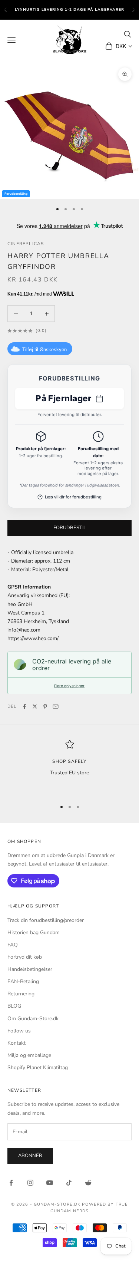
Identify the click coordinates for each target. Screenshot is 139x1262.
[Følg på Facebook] (11, 1182)
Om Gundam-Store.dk (33, 1018)
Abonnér (30, 1155)
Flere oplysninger (69, 685)
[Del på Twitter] (35, 706)
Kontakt (16, 1043)
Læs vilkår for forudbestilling (73, 497)
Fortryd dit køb (24, 956)
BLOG (14, 1005)
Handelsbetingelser (29, 969)
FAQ (12, 944)
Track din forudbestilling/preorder (45, 920)
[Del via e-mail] (56, 706)
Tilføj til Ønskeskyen (44, 349)
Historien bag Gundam (33, 932)
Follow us (19, 1030)
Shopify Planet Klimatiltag (37, 1067)
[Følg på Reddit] (88, 1182)
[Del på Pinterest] (45, 706)
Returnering (20, 993)
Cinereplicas (25, 244)
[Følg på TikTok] (69, 1182)
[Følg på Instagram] (30, 1182)
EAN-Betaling (23, 981)
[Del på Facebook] (24, 706)
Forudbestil (69, 527)
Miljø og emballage (29, 1055)
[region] (69, 767)
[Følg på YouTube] (49, 1182)
